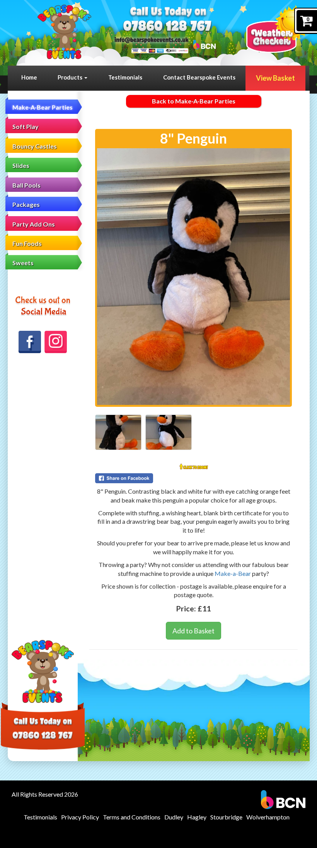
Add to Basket (193, 630)
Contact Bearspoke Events (199, 77)
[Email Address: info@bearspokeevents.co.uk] (151, 39)
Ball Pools (26, 185)
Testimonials (125, 77)
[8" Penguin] (193, 276)
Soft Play (25, 126)
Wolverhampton (268, 817)
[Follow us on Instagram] (55, 342)
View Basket (275, 78)
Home (29, 77)
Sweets (23, 262)
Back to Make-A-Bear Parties (193, 101)
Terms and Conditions (131, 817)
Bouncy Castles (34, 146)
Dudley (173, 817)
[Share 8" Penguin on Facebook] (193, 478)
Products (71, 77)
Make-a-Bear (233, 573)
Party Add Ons (33, 224)
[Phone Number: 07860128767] (167, 26)
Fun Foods (27, 243)
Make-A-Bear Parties (42, 107)
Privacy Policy (80, 817)
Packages (26, 204)
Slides (20, 165)
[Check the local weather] (277, 29)
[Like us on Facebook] (30, 342)
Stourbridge (226, 817)
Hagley (196, 817)
